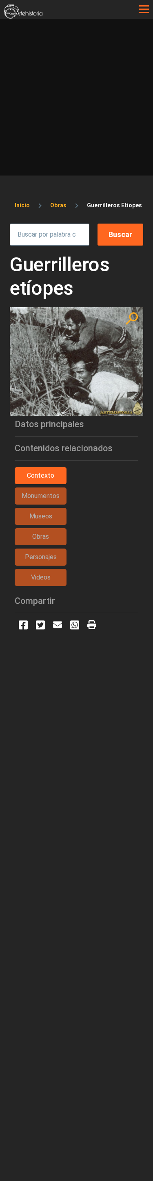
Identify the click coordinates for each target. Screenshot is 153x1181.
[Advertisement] (76, 99)
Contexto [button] (40, 475)
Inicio (22, 205)
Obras (58, 205)
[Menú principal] (144, 9)
